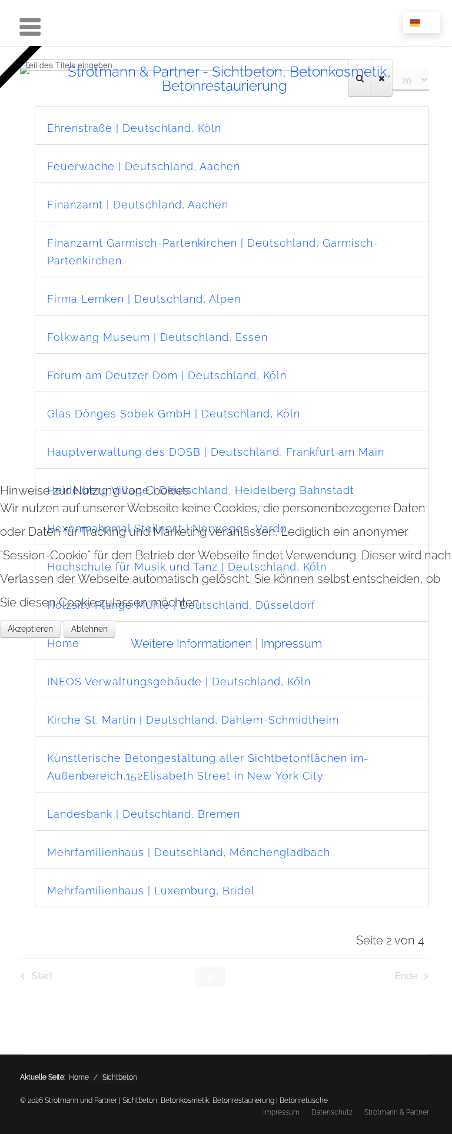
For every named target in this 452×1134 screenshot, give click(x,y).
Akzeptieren (30, 629)
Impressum (291, 643)
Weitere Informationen (191, 643)
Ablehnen (89, 629)
